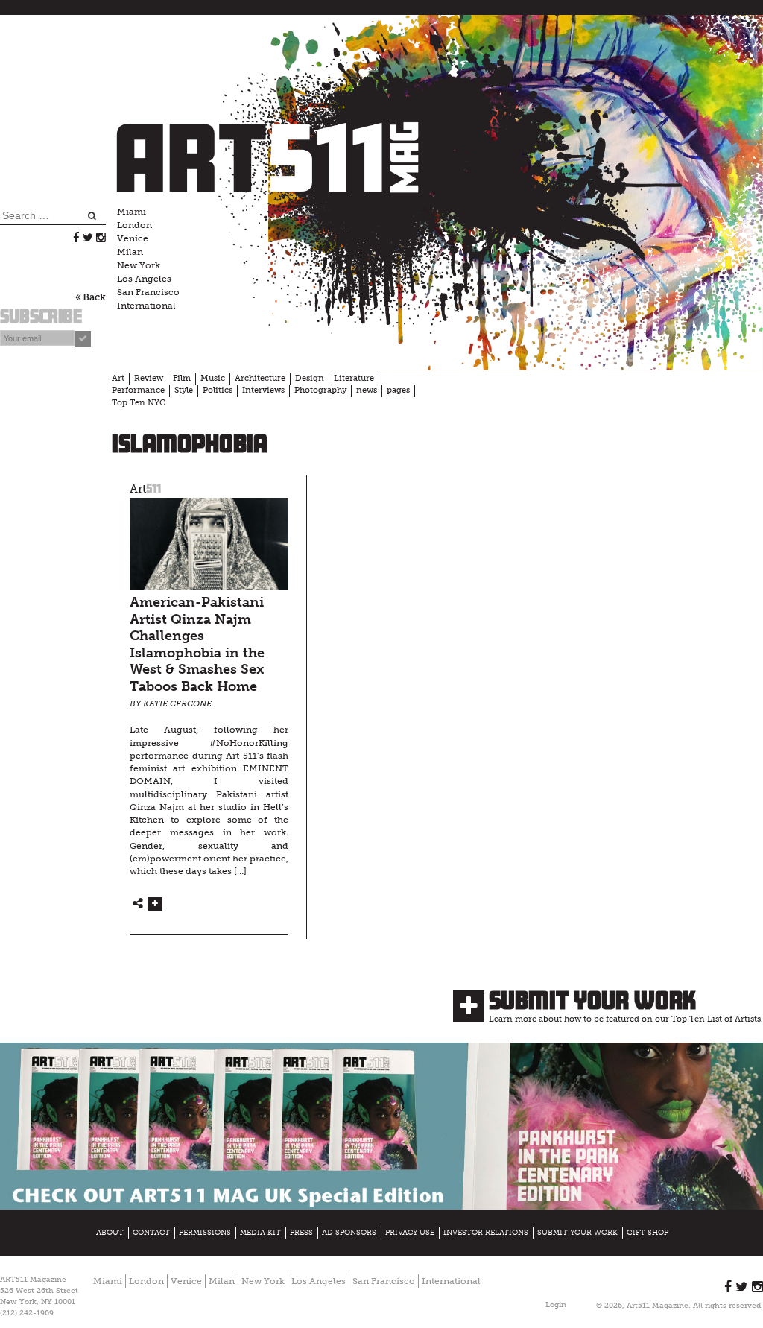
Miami (131, 211)
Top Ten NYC (138, 403)
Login (555, 1304)
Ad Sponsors (349, 1232)
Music (212, 378)
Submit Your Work (592, 1000)
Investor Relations (485, 1232)
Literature (354, 378)
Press (301, 1232)
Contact (151, 1232)
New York (138, 265)
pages (398, 390)
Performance (138, 390)
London (134, 225)
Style (183, 390)
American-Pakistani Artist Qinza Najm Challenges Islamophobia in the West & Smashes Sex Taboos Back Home (197, 645)
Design (309, 378)
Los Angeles (144, 278)
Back (93, 297)
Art (118, 378)
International (146, 305)
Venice (132, 238)
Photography (320, 390)
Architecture (260, 378)
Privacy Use (409, 1232)
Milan (130, 252)
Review (148, 378)
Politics (217, 390)
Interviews (263, 390)
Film (182, 378)
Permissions (205, 1232)
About (110, 1232)
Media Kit (260, 1232)
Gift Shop (647, 1232)
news (366, 390)
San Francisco (148, 292)
